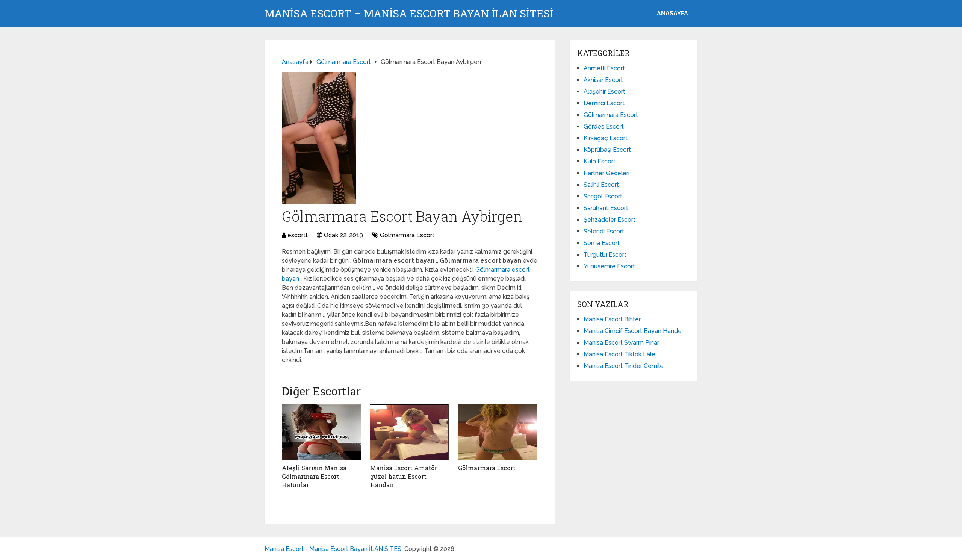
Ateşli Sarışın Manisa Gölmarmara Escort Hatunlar (314, 476)
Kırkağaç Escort (606, 138)
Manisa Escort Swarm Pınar (621, 342)
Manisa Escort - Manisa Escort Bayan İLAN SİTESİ (334, 548)
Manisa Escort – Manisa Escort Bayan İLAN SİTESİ (409, 13)
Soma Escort (602, 243)
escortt (297, 235)
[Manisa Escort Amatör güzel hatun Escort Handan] (409, 432)
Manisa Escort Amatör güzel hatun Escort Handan (403, 476)
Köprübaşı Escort (607, 149)
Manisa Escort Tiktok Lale (619, 354)
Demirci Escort (604, 103)
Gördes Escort (604, 126)
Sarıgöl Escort (603, 196)
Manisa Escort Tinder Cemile (624, 365)
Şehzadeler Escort (609, 219)
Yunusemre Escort (609, 266)
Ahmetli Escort (604, 68)
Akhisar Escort (603, 79)
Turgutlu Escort (605, 254)
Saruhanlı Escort (606, 208)
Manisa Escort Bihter (612, 319)
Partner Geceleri (606, 173)
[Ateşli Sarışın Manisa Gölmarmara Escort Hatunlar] (321, 432)
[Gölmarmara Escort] (497, 432)
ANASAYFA (672, 13)
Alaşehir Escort (604, 91)
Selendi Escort (604, 231)
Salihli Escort (601, 184)
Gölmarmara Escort (407, 235)
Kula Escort (600, 161)
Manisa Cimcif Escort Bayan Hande (633, 330)
